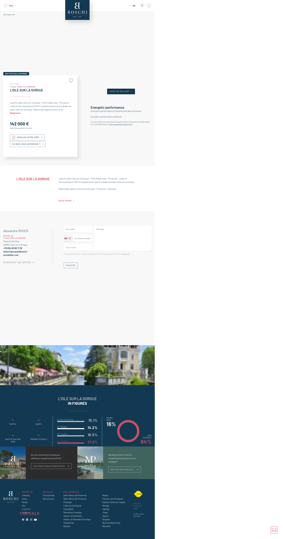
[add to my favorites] (71, 81)
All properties (9, 14)
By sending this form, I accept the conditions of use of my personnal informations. (97, 254)
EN (134, 6)
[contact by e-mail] (274, 530)
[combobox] (68, 238)
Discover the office (17, 262)
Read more (15, 113)
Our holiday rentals (122, 469)
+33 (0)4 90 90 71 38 (12, 248)
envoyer (71, 265)
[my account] (149, 6)
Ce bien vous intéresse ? (26, 144)
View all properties (25, 526)
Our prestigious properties (49, 466)
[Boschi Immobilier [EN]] (77, 10)
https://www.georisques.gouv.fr (120, 124)
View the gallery (121, 91)
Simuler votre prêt (28, 137)
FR (130, 6)
